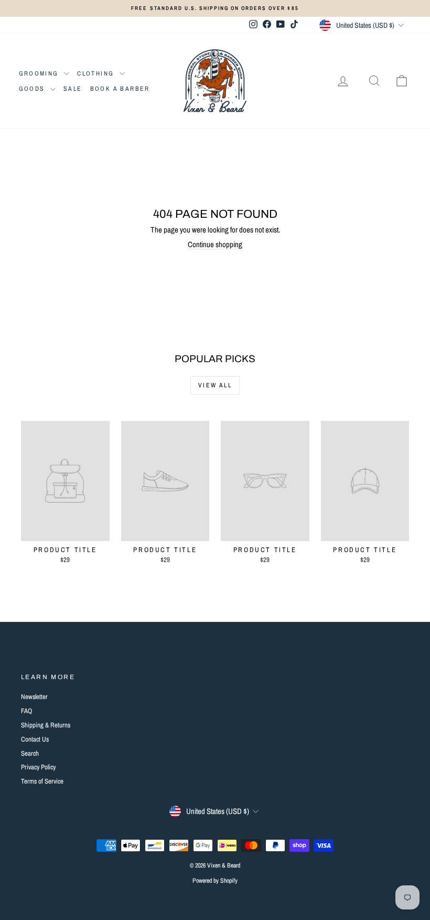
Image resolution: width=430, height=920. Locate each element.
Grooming (40, 73)
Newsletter (34, 696)
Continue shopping (215, 244)
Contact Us (35, 739)
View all (215, 385)
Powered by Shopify (215, 880)
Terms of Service (42, 781)
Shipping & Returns (45, 725)
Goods (33, 88)
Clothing (97, 73)
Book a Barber (120, 88)
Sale (72, 88)
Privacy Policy (38, 767)
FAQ (26, 710)
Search (30, 753)
